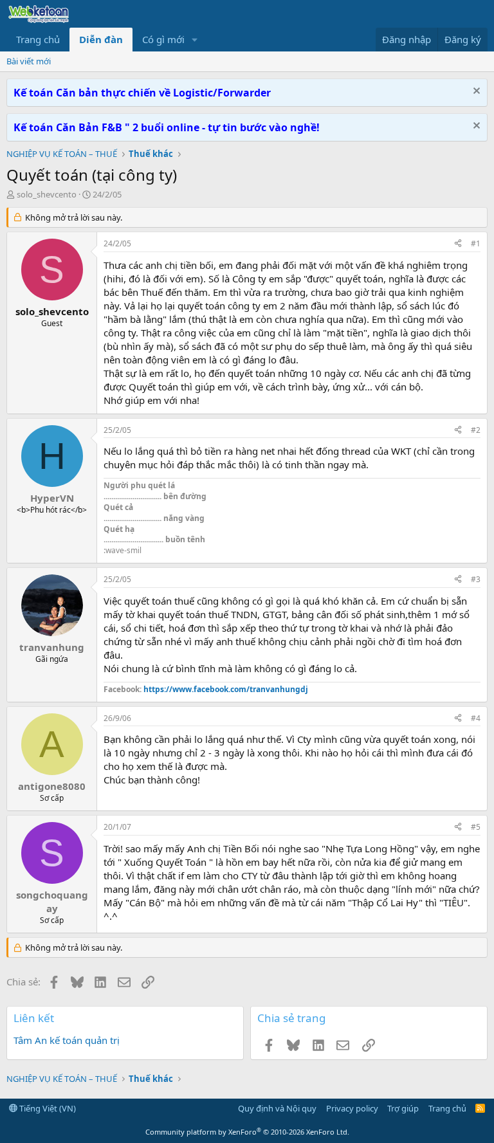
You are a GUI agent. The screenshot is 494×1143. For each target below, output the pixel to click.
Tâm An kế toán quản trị (67, 1040)
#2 (475, 430)
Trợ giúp (403, 1108)
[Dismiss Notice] (475, 92)
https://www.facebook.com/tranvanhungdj (225, 689)
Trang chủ (38, 39)
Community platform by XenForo (247, 1132)
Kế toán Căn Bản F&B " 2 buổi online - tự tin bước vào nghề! (167, 127)
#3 (475, 579)
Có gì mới (163, 39)
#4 (475, 718)
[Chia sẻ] (458, 244)
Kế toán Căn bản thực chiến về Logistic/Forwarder (142, 93)
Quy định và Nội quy (277, 1108)
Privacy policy (352, 1108)
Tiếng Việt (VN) (46, 1108)
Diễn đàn (101, 39)
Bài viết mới (28, 61)
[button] (195, 39)
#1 (475, 243)
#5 (475, 826)
